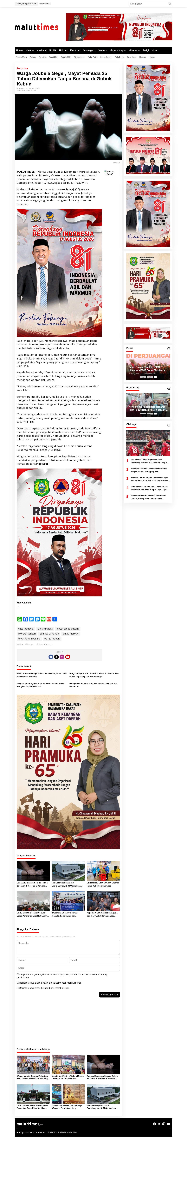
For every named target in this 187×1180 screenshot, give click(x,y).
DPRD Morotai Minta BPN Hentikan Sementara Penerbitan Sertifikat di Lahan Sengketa (32, 1107)
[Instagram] (62, 657)
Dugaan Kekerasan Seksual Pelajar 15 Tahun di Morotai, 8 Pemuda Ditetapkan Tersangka (32, 885)
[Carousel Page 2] (144, 377)
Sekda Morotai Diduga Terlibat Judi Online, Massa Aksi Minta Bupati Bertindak (42, 675)
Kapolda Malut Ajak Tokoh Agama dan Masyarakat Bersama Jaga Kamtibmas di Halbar (102, 915)
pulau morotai (70, 633)
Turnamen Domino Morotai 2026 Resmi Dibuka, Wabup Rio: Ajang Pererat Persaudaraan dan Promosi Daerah (148, 497)
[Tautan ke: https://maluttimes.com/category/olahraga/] (169, 425)
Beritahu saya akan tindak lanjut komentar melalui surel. (50, 982)
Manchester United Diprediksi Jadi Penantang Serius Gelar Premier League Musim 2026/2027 (149, 461)
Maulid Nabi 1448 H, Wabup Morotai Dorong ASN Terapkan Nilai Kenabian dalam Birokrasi (68, 1077)
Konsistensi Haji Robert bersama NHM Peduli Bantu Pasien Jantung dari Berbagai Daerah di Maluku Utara (148, 409)
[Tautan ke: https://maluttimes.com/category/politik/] (169, 349)
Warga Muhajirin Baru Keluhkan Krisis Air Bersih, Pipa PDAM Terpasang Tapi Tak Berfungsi (94, 675)
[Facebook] (51, 657)
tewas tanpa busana (29, 638)
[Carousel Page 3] (148, 377)
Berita (19, 90)
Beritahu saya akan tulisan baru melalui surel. (44, 988)
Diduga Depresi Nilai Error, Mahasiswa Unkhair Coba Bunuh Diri (93, 685)
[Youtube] (67, 657)
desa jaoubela (25, 628)
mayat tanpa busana (68, 628)
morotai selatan (27, 633)
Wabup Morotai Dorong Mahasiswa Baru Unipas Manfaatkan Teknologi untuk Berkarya (32, 1077)
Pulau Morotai (31, 90)
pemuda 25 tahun (49, 633)
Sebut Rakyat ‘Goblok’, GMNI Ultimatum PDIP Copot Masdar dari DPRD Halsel (148, 369)
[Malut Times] (40, 27)
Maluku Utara (45, 628)
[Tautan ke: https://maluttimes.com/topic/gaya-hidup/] (169, 388)
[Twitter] (56, 657)
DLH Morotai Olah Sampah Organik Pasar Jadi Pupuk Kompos (103, 884)
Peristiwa (22, 68)
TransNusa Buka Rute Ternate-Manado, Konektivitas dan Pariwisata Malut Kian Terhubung (67, 915)
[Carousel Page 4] (151, 377)
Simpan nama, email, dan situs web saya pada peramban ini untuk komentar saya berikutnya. (62, 976)
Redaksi (51, 1132)
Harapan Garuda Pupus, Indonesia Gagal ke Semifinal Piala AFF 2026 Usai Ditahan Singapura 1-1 (149, 479)
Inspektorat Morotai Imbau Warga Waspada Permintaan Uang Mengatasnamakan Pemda (67, 1107)
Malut (24, 90)
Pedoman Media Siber (67, 1132)
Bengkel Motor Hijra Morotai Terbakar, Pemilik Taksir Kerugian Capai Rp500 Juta (40, 685)
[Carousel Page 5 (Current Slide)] (155, 377)
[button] (169, 3)
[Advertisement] (68, 1024)
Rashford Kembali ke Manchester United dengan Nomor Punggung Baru (149, 470)
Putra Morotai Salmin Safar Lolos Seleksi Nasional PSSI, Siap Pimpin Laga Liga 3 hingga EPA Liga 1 (149, 488)
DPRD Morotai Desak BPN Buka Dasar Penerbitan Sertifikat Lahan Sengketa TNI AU (32, 915)
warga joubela (52, 638)
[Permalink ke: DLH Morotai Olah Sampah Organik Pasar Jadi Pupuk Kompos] (103, 870)
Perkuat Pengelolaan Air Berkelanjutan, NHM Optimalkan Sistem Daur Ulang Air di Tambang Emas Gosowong (67, 885)
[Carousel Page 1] (141, 377)
